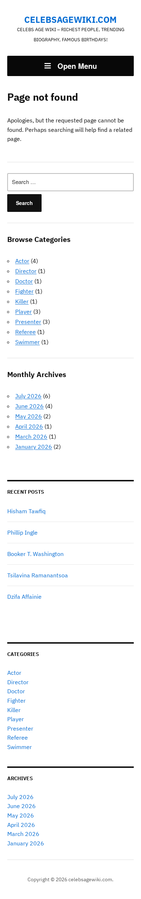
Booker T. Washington (35, 553)
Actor (22, 260)
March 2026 (31, 436)
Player (23, 311)
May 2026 (28, 416)
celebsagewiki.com (70, 19)
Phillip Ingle (22, 532)
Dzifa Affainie (24, 596)
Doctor (24, 281)
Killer (22, 301)
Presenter (28, 321)
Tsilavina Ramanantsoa (37, 575)
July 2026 (28, 396)
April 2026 (29, 426)
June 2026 (29, 406)
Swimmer (27, 342)
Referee (25, 331)
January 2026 (33, 446)
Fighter (24, 291)
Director (26, 271)
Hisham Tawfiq (26, 511)
